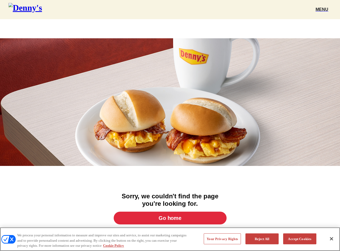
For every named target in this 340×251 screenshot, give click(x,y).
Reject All (262, 239)
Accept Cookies (299, 239)
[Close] (331, 239)
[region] (170, 239)
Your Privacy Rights (222, 239)
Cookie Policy (113, 246)
